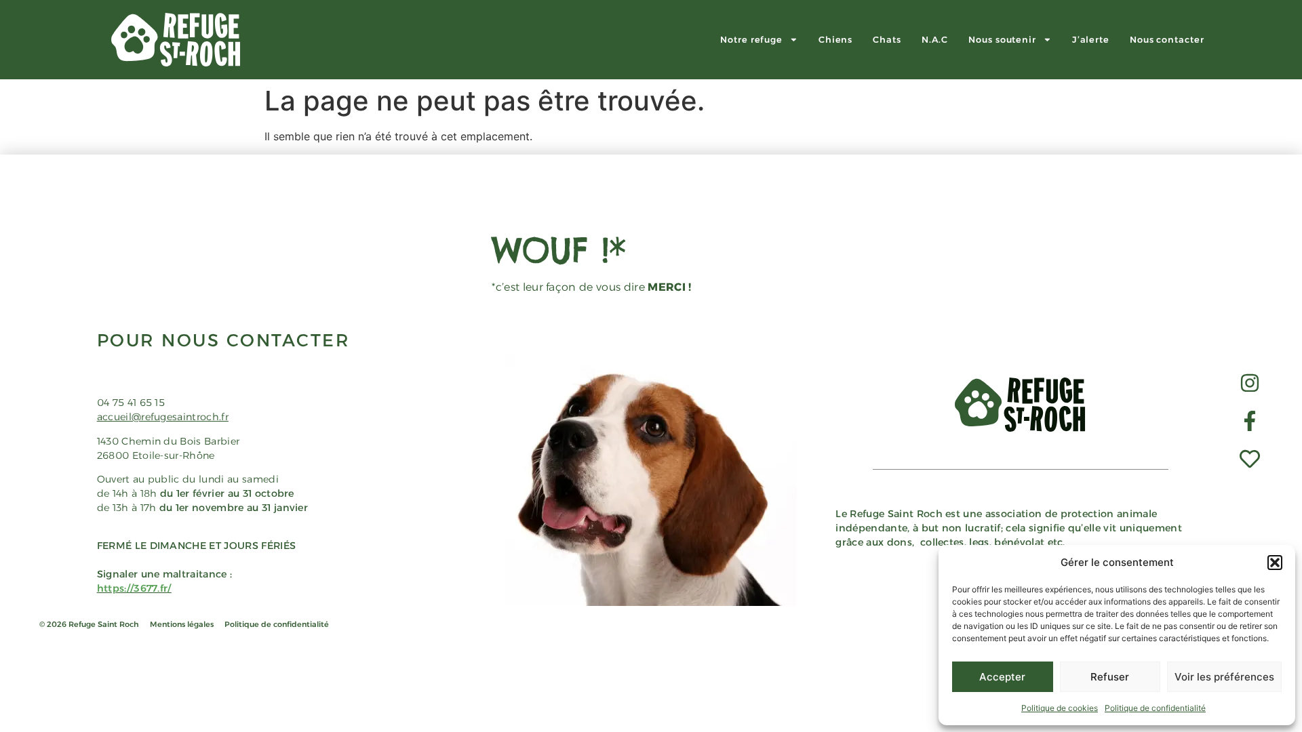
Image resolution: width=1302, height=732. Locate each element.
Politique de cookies (1059, 708)
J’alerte (1090, 40)
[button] (1275, 562)
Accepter (1002, 676)
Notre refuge (751, 40)
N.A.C (935, 40)
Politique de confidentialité (1155, 708)
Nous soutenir (1002, 40)
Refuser (1109, 676)
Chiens (835, 40)
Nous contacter (1167, 40)
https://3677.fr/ (134, 588)
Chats (887, 40)
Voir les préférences (1224, 676)
